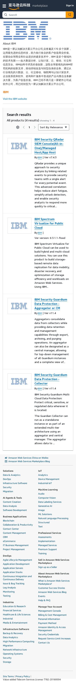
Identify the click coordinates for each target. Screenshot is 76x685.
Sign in (70, 5)
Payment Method (47, 623)
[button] (5, 6)
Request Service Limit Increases (54, 638)
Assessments (44, 537)
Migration (8, 491)
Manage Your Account (50, 606)
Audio (41, 493)
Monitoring (9, 591)
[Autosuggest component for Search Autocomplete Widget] (69, 15)
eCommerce (9, 541)
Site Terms (8, 676)
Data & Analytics (11, 474)
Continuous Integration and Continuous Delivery (17, 578)
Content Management (14, 532)
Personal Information (49, 618)
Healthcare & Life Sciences (16, 614)
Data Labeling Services (49, 501)
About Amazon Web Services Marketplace (53, 575)
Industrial (8, 618)
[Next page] (35, 127)
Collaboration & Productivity (18, 524)
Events (41, 596)
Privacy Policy (23, 676)
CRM (5, 537)
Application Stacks (12, 572)
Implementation (46, 541)
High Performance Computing (18, 641)
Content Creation (12, 501)
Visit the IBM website (15, 98)
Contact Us (44, 642)
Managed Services (47, 545)
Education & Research (14, 606)
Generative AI (45, 505)
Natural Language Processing (53, 518)
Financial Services (12, 610)
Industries (8, 602)
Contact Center (11, 528)
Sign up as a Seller (47, 567)
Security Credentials (48, 634)
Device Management (48, 479)
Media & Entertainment (15, 622)
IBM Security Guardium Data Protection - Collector (50, 379)
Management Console (49, 610)
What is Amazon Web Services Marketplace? (54, 582)
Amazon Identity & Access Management (52, 629)
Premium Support (47, 549)
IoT (40, 470)
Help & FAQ (44, 600)
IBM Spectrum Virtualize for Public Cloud (48, 223)
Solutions (8, 470)
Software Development (15, 510)
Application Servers (13, 568)
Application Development (16, 563)
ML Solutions (45, 514)
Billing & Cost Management (52, 614)
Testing (7, 595)
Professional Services (49, 532)
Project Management (14, 549)
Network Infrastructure (15, 649)
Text (40, 526)
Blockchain (8, 520)
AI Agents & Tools (12, 497)
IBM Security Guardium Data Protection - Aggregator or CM (50, 304)
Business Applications (15, 516)
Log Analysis (9, 587)
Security (7, 487)
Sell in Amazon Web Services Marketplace (53, 561)
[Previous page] (24, 127)
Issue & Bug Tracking (13, 583)
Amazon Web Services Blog (52, 592)
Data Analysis (10, 505)
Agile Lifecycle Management (17, 559)
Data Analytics (10, 637)
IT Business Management (16, 545)
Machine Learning (48, 489)
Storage (7, 661)
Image (41, 510)
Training (42, 553)
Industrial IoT (45, 483)
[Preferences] (17, 127)
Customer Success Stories (51, 587)
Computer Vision (47, 497)
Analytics (43, 474)
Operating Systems (13, 653)
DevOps (7, 479)
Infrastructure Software (15, 483)
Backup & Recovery (13, 633)
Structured (43, 522)
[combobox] (34, 15)
